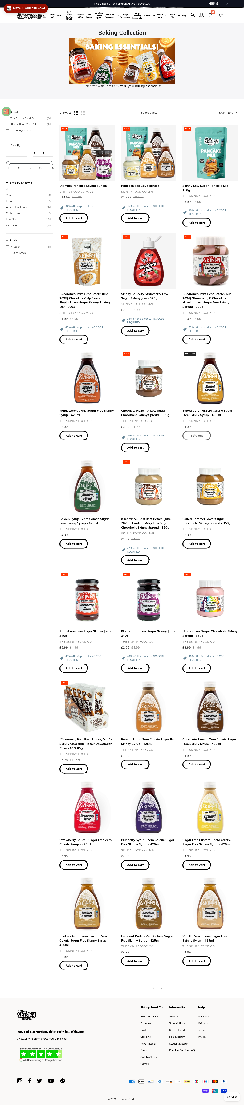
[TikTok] (62, 1080)
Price (15, 145)
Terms (201, 1030)
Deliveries (203, 1017)
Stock (13, 240)
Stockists (145, 1037)
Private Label (148, 1044)
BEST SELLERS (149, 1017)
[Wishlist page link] (221, 16)
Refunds (203, 1023)
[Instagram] (19, 1080)
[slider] (8, 163)
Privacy (202, 1037)
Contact (145, 1030)
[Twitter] (39, 1081)
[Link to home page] (31, 15)
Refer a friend (177, 1030)
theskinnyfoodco (127, 1099)
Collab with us (148, 1057)
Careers (144, 1064)
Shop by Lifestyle (21, 183)
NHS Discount (177, 1037)
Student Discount (179, 1044)
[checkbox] (28, 119)
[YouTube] (51, 1081)
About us (145, 1023)
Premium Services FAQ (182, 1050)
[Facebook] (29, 1080)
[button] (26, 8)
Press (143, 1050)
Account (174, 1017)
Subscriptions (177, 1023)
